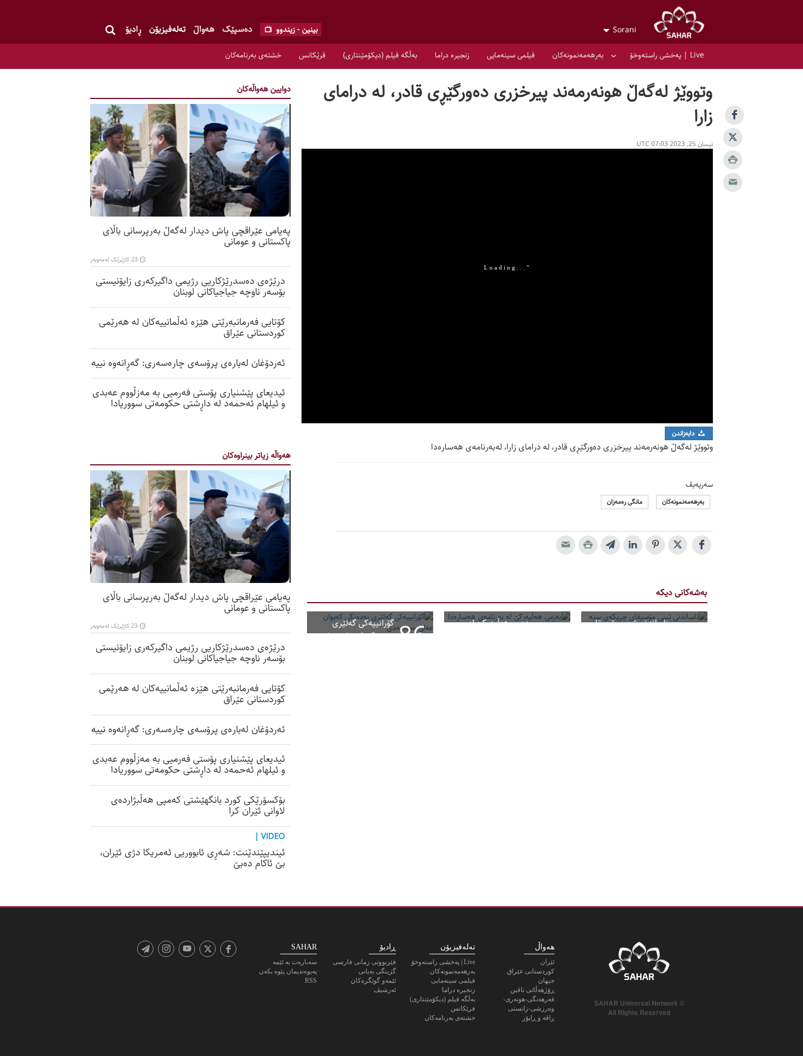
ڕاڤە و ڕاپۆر (538, 1018)
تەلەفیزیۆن (167, 29)
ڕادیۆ (133, 29)
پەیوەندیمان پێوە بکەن (288, 971)
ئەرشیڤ (385, 990)
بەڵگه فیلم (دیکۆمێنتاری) (380, 55)
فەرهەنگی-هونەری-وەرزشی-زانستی (528, 1003)
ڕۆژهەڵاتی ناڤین (532, 990)
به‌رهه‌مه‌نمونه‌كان (578, 55)
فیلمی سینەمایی (511, 55)
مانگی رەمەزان (624, 502)
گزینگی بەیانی (377, 971)
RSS (311, 980)
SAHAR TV (639, 964)
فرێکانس (312, 55)
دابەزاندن (684, 433)
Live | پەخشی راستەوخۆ (667, 55)
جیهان (546, 980)
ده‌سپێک (237, 29)
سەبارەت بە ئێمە (295, 962)
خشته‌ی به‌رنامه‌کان (253, 55)
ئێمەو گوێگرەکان (373, 980)
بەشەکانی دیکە (681, 592)
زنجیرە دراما (452, 55)
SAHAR (683, 24)
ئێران (547, 962)
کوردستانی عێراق (530, 971)
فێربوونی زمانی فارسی (364, 962)
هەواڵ (204, 29)
